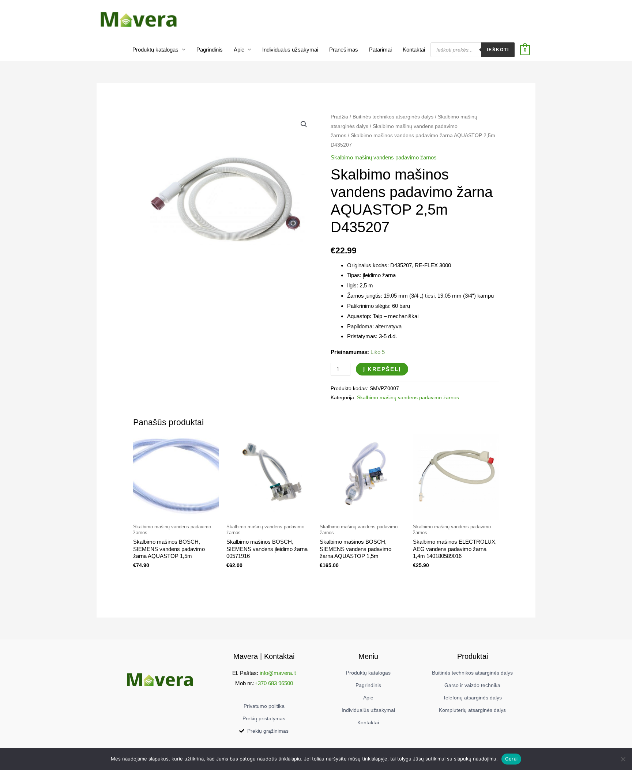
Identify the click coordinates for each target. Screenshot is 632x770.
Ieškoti (498, 49)
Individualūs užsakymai (290, 49)
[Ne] (623, 759)
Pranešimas (343, 49)
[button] (304, 124)
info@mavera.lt (278, 673)
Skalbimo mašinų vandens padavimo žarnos (384, 157)
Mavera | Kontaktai (263, 656)
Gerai (511, 759)
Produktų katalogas (155, 49)
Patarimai (380, 49)
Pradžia (339, 117)
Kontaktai (414, 49)
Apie (239, 49)
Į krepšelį (382, 369)
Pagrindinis (209, 49)
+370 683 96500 (274, 683)
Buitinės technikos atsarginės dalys (393, 117)
